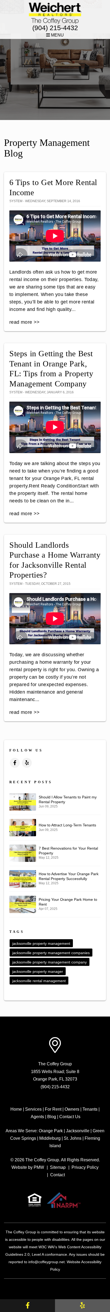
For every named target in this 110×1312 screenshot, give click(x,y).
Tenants (89, 1109)
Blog (51, 1116)
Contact (57, 1175)
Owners (72, 1109)
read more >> (24, 322)
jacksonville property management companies (51, 953)
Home (16, 1109)
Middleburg (50, 1138)
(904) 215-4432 (55, 27)
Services (33, 1109)
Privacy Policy (85, 1167)
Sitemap (58, 1167)
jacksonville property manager (37, 971)
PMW (39, 1167)
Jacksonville (77, 1131)
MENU (57, 35)
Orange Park (51, 1131)
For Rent (53, 1109)
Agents (37, 1116)
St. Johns (72, 1138)
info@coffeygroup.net (46, 1262)
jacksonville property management (41, 943)
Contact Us (69, 1116)
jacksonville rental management (39, 981)
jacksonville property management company (49, 962)
